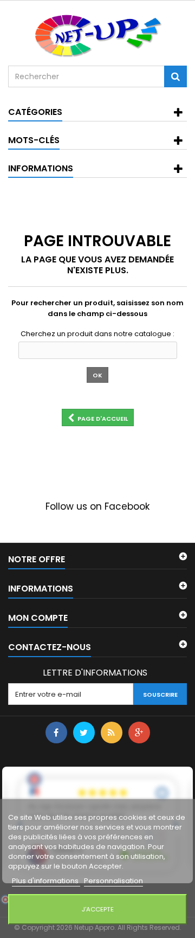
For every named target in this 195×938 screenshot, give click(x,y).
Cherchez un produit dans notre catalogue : (97, 334)
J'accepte (98, 909)
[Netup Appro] (97, 35)
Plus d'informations (46, 881)
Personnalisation (113, 881)
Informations (40, 168)
